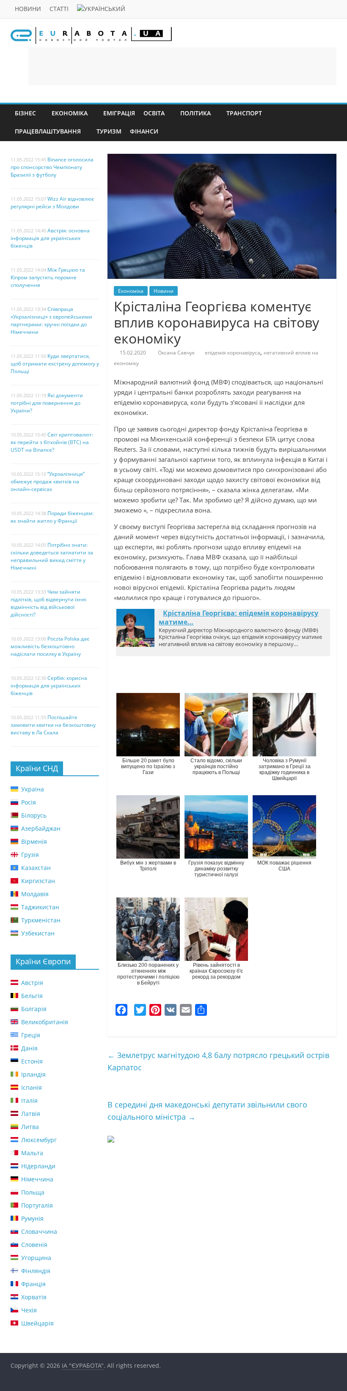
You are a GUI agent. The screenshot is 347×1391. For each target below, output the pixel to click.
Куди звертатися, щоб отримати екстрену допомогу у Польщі (55, 363)
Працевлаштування (48, 131)
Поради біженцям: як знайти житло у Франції (52, 517)
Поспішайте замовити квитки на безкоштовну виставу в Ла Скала (53, 725)
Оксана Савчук (176, 352)
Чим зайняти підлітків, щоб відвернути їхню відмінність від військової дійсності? (48, 603)
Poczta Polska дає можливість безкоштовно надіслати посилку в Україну (50, 646)
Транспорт (244, 113)
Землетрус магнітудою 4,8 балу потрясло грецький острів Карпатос (218, 1061)
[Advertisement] (182, 66)
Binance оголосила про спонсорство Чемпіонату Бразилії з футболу (52, 167)
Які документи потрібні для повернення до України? (47, 403)
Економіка (70, 113)
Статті (59, 9)
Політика (195, 113)
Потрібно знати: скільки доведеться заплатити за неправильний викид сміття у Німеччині (52, 556)
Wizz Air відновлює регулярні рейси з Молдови (52, 202)
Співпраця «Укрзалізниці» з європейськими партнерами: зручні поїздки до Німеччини (51, 320)
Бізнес (25, 113)
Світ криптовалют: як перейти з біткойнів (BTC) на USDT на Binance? (52, 442)
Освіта (154, 113)
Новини (28, 9)
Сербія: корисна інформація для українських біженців (49, 685)
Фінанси (144, 131)
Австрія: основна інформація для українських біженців (50, 238)
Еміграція (119, 113)
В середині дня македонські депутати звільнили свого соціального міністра (207, 1110)
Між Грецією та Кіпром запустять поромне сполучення (48, 277)
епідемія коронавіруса (232, 352)
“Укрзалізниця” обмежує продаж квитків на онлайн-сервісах (48, 481)
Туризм (108, 131)
